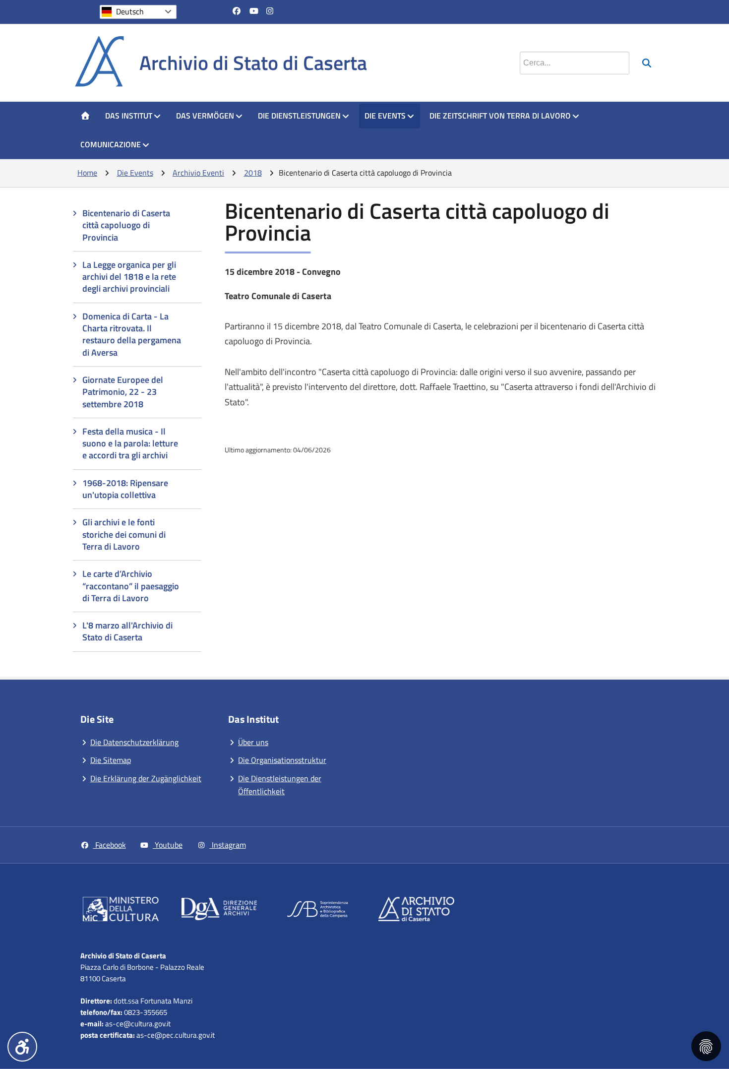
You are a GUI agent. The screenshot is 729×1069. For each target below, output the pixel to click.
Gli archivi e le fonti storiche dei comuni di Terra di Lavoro (124, 534)
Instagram (228, 845)
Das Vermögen (205, 116)
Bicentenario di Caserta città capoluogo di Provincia (126, 225)
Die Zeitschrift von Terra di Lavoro (500, 116)
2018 (253, 173)
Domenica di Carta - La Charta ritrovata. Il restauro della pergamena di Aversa (131, 334)
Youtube (167, 845)
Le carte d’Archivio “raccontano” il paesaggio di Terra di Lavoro (130, 586)
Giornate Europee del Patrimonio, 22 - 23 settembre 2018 (122, 392)
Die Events (385, 116)
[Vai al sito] (121, 911)
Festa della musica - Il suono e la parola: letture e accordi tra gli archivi (130, 443)
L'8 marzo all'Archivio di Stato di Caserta (127, 631)
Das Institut (128, 116)
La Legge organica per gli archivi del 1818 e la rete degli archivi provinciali (129, 277)
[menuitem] (85, 116)
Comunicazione (110, 144)
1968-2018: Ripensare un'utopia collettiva (125, 489)
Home (87, 173)
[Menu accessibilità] (22, 1047)
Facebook (109, 845)
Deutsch (130, 11)
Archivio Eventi (198, 173)
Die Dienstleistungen (299, 116)
